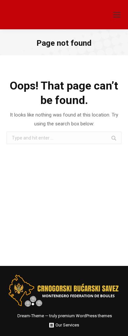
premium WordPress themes (85, 315)
